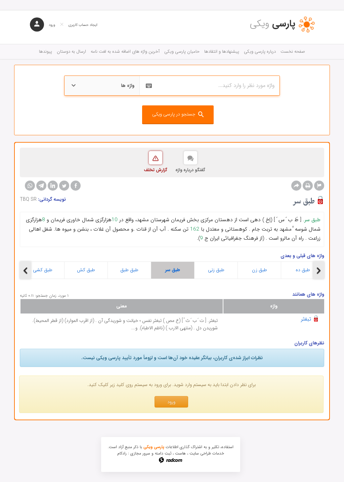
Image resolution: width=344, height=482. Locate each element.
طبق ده (303, 270)
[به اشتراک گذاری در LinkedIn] (53, 186)
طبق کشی (42, 270)
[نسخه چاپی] (308, 186)
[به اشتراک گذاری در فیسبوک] (76, 186)
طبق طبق (129, 270)
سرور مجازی (140, 453)
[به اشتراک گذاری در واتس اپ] (30, 186)
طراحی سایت (200, 453)
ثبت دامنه (163, 453)
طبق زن (259, 270)
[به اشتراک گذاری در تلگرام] (41, 186)
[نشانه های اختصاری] (319, 186)
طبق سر (172, 270)
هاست (180, 453)
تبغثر (306, 319)
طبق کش (86, 270)
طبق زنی (216, 270)
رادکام (122, 453)
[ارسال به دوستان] (296, 186)
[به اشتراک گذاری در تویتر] (64, 186)
